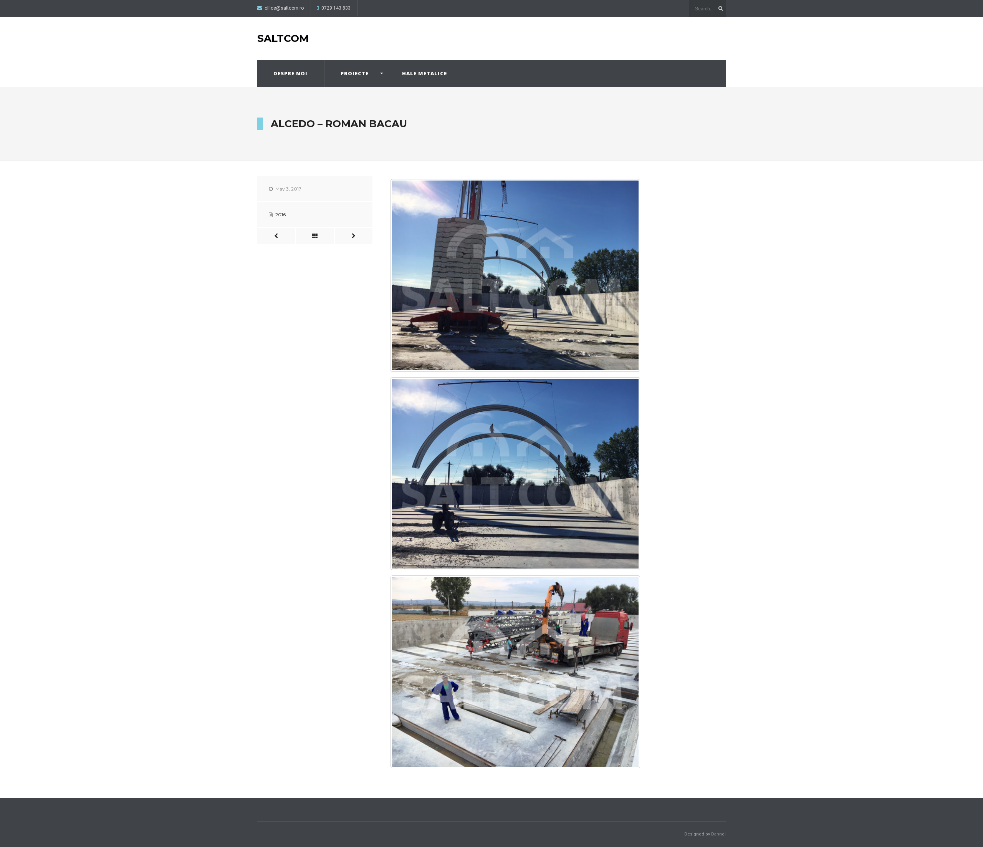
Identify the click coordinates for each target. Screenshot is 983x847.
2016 (280, 214)
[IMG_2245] (515, 671)
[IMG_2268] (515, 473)
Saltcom (283, 38)
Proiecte (355, 73)
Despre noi (290, 73)
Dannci (718, 834)
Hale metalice (424, 73)
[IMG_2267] (515, 275)
